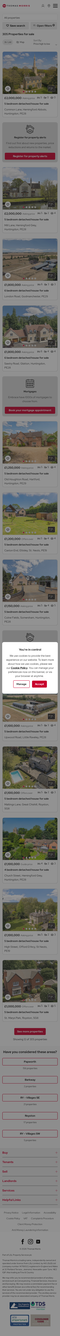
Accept (39, 684)
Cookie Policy (19, 668)
